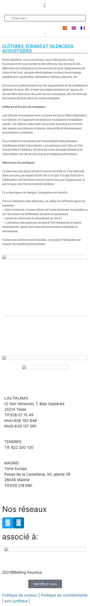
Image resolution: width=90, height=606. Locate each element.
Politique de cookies (19, 595)
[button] (45, 33)
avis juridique (16, 601)
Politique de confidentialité (64, 595)
